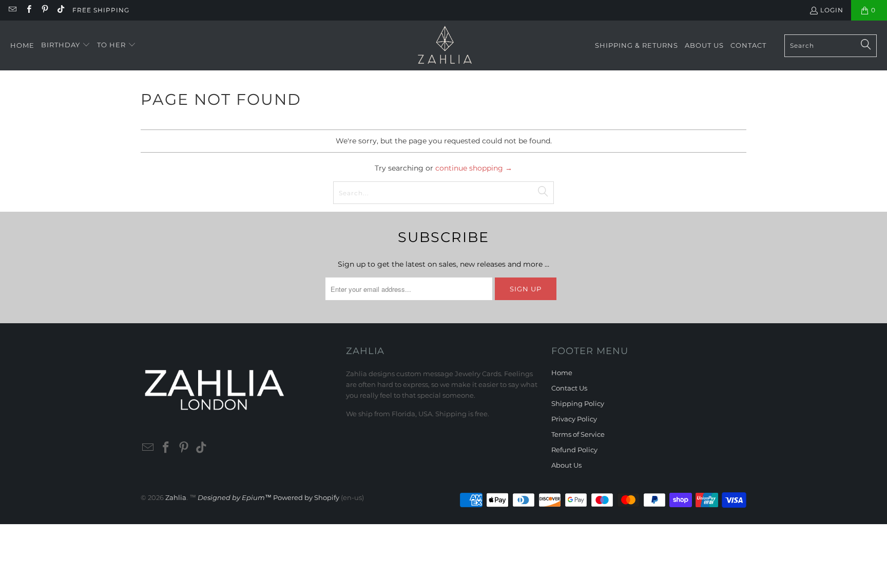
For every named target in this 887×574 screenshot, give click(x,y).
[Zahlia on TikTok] (60, 10)
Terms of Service (578, 434)
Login (831, 10)
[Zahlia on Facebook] (28, 10)
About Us (566, 465)
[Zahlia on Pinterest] (44, 10)
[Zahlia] (445, 45)
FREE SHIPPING (100, 10)
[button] (65, 45)
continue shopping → (473, 168)
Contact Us (569, 388)
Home (561, 372)
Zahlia (175, 497)
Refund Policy (574, 450)
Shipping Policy (577, 403)
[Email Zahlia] (12, 10)
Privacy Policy (574, 419)
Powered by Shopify (306, 497)
